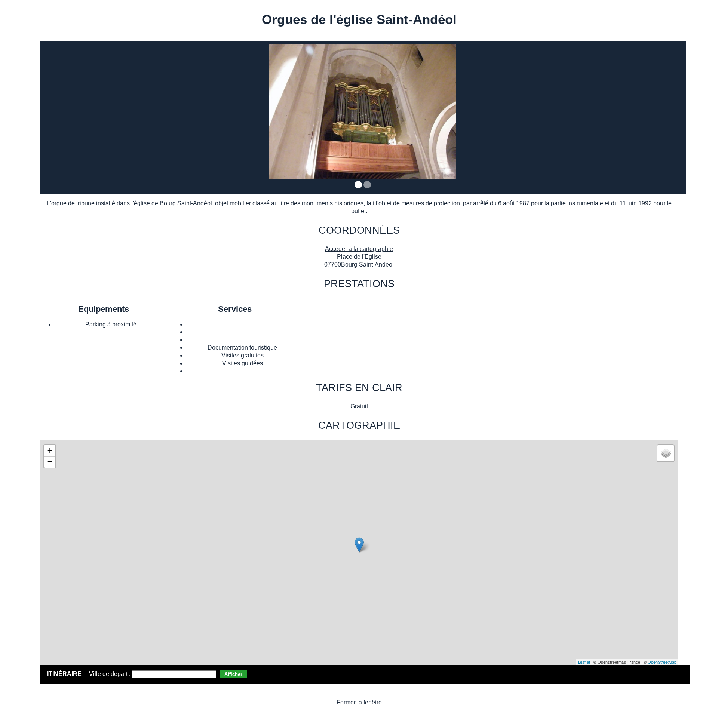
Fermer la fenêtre (359, 702)
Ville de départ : (110, 674)
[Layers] (665, 453)
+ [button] (49, 450)
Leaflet (584, 662)
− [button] (49, 462)
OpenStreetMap (662, 662)
